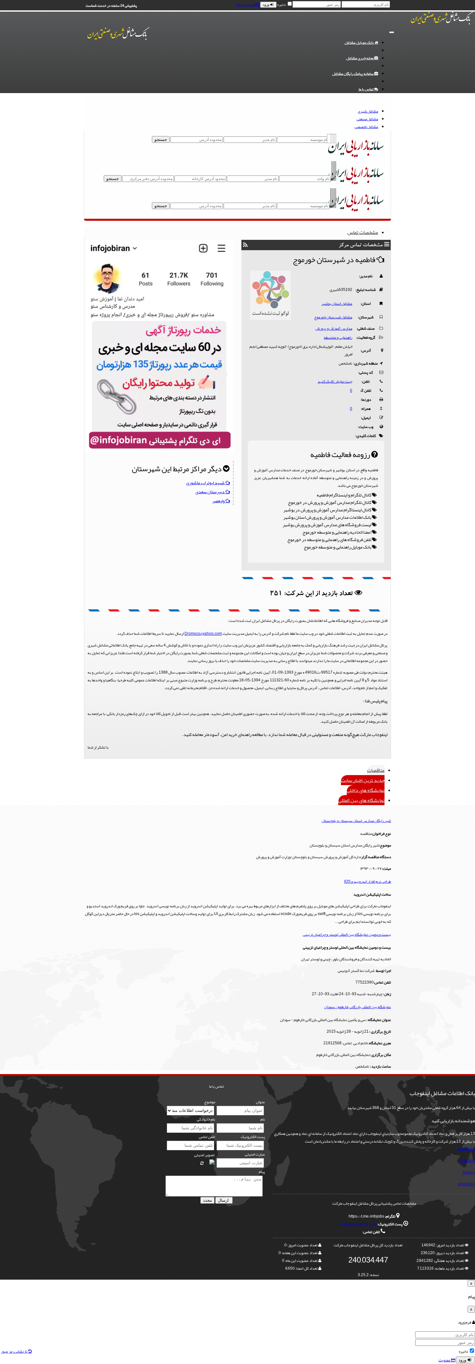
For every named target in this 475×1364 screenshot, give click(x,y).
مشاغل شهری (368, 111)
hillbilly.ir (467, 1161)
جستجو (160, 139)
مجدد (207, 1200)
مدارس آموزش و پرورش (333, 328)
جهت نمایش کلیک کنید (335, 381)
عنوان (260, 1102)
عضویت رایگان (245, 4)
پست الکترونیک (253, 1137)
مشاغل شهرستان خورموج (333, 317)
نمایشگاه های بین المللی (361, 800)
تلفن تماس (207, 1137)
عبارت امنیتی (255, 1154)
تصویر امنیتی (204, 1155)
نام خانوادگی (206, 1119)
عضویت (444, 1360)
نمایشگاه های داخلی (366, 790)
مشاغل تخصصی (366, 127)
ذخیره (281, 4)
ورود (266, 4)
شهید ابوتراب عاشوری (205, 482)
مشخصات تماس (362, 232)
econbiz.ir (466, 1184)
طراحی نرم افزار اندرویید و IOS (367, 881)
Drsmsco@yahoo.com (203, 633)
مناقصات (376, 770)
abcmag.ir (466, 1149)
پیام (262, 1172)
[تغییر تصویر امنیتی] (202, 1163)
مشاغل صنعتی (367, 119)
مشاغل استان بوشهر (337, 303)
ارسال (224, 1200)
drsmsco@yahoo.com (358, 1224)
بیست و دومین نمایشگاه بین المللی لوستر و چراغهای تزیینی (347, 934)
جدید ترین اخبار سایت (363, 780)
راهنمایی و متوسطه (338, 337)
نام (262, 1119)
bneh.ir (469, 1172)
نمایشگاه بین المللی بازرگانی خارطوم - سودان (357, 1007)
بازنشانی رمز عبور (14, 1351)
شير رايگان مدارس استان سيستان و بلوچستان (356, 821)
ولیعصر (218, 500)
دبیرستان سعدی (210, 491)
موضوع (209, 1102)
